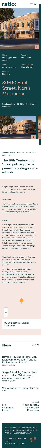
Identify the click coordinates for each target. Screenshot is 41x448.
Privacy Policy (20, 438)
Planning (6, 74)
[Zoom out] (6, 312)
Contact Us (9, 438)
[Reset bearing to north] (6, 315)
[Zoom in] (6, 309)
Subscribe (8, 441)
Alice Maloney (27, 67)
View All (35, 345)
